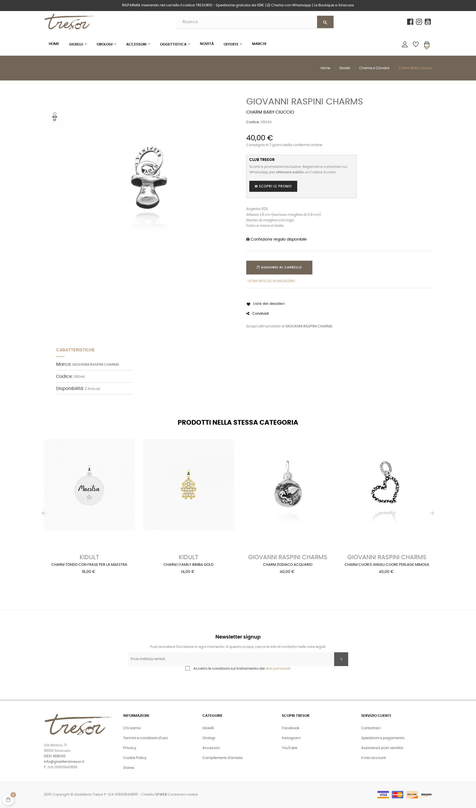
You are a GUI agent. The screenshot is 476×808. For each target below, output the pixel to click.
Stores (128, 768)
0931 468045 (55, 756)
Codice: (253, 122)
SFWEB (161, 794)
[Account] (404, 44)
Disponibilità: (70, 388)
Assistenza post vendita (382, 748)
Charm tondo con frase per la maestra (89, 565)
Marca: (63, 364)
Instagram (291, 738)
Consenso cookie (183, 794)
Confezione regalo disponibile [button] (278, 239)
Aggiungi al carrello (281, 267)
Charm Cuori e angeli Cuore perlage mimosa (387, 565)
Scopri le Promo (275, 186)
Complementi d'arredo (222, 758)
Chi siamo (132, 728)
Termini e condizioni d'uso (145, 738)
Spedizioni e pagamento (382, 738)
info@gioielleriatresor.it (64, 762)
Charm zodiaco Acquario (287, 565)
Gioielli (208, 728)
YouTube (289, 748)
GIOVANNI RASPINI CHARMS (304, 101)
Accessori (211, 748)
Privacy (129, 748)
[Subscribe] (341, 659)
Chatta (290, 5)
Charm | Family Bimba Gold (188, 565)
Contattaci (370, 728)
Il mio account (373, 758)
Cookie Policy (134, 758)
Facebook (290, 728)
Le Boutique (334, 5)
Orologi (208, 738)
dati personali (278, 668)
